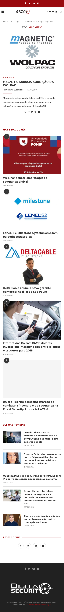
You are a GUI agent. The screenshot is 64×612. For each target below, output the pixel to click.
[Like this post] (25, 112)
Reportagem (8, 77)
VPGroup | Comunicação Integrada (39, 605)
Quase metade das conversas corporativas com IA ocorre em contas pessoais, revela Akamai (32, 477)
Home (5, 21)
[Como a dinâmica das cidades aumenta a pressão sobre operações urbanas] (12, 520)
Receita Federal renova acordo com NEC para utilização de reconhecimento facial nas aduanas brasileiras (42, 459)
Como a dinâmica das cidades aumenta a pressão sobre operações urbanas (42, 519)
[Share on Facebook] (29, 112)
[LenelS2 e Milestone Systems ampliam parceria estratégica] (32, 210)
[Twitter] (29, 3)
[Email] (38, 3)
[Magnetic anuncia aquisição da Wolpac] (32, 52)
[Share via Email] (39, 112)
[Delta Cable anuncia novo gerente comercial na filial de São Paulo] (32, 265)
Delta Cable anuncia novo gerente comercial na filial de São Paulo (27, 289)
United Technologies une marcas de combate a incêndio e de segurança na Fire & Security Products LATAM (30, 405)
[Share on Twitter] (32, 112)
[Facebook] (25, 3)
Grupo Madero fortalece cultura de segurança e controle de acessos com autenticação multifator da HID (40, 497)
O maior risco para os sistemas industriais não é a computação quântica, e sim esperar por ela (41, 437)
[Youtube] (34, 3)
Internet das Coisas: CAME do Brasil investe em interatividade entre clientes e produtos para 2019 (31, 346)
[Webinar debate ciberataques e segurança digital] (32, 155)
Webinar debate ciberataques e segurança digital (25, 179)
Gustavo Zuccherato (15, 90)
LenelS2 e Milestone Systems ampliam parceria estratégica (30, 234)
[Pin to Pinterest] (35, 112)
